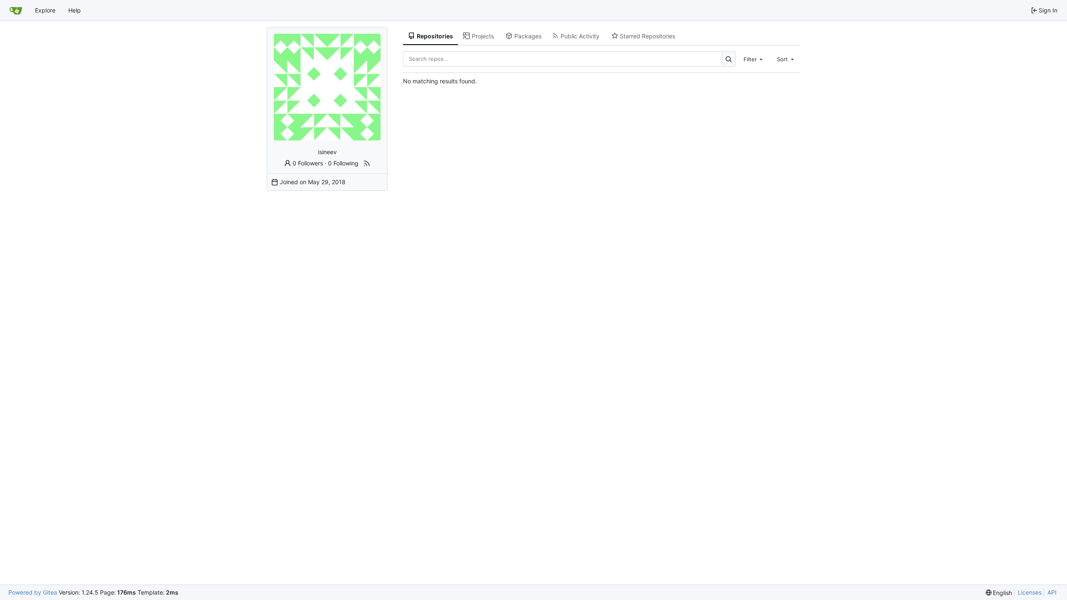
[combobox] (754, 58)
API (1052, 592)
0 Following (343, 163)
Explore (45, 10)
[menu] (999, 592)
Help (74, 10)
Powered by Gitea (32, 592)
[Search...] (729, 59)
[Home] (16, 10)
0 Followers (308, 163)
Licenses (1030, 592)
